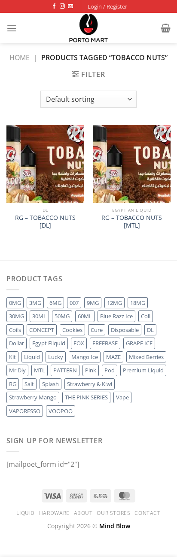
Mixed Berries (146, 357)
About (83, 513)
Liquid (32, 357)
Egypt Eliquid (48, 343)
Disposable (125, 330)
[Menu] (11, 28)
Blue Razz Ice (116, 316)
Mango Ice (84, 357)
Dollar (16, 343)
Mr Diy (17, 370)
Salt (29, 384)
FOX (78, 343)
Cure (97, 330)
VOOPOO (61, 411)
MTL (39, 370)
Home (19, 57)
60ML (85, 316)
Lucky (55, 357)
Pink (90, 370)
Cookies (72, 330)
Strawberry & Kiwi (89, 384)
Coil (145, 316)
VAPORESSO (24, 411)
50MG (62, 316)
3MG (35, 303)
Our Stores (113, 513)
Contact (147, 513)
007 (74, 303)
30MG (16, 316)
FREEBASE (105, 343)
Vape (122, 397)
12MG (114, 303)
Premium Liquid (143, 370)
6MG (55, 303)
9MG (93, 303)
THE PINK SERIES (86, 397)
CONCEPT (41, 330)
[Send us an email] (70, 6)
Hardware (54, 513)
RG (12, 384)
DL (150, 330)
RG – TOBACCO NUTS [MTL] (131, 221)
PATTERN (65, 370)
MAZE (113, 357)
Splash (50, 384)
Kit (12, 357)
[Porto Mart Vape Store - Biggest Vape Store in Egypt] (88, 28)
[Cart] (166, 27)
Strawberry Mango (33, 397)
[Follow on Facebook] (54, 6)
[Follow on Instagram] (62, 6)
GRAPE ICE (139, 343)
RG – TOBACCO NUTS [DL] (45, 221)
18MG (137, 303)
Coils (15, 330)
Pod (109, 370)
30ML (39, 316)
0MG (15, 303)
